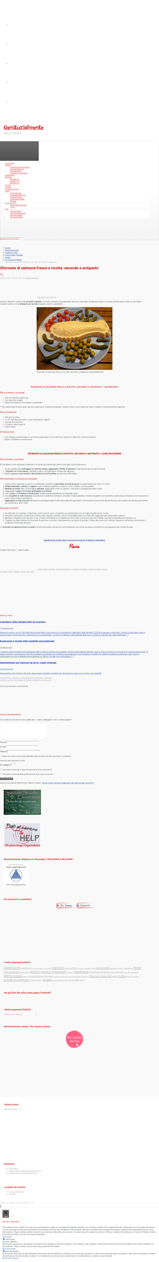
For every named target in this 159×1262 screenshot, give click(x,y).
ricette (8, 257)
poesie (56, 977)
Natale (16, 571)
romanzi (135, 976)
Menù (8, 976)
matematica (135, 972)
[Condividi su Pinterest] (94, 591)
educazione (102, 968)
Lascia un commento (46, 297)
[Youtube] (27, 102)
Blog (75, 968)
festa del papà (128, 968)
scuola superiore (58, 980)
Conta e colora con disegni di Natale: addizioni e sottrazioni (26, 680)
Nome (3, 742)
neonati (25, 977)
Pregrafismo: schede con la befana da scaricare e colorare (26, 677)
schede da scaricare (16, 980)
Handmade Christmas (99, 972)
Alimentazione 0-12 (39, 968)
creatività (87, 968)
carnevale (80, 968)
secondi (30, 571)
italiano (112, 972)
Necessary (10, 1239)
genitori (35, 972)
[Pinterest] (27, 121)
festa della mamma (117, 968)
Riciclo (129, 976)
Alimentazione (27, 968)
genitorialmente (32, 278)
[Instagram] (27, 82)
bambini (58, 968)
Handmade (81, 972)
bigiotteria (68, 968)
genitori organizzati (53, 972)
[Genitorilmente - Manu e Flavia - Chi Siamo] (64, 908)
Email (3, 747)
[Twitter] (27, 63)
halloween (69, 972)
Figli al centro (12, 972)
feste (10, 571)
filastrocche (24, 972)
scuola (47, 980)
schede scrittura (36, 980)
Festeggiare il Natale (14, 255)
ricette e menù (11, 252)
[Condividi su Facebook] (57, 591)
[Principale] (19, 151)
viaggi (82, 980)
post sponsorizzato (65, 977)
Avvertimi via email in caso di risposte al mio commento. (27, 769)
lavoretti (120, 972)
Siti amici (12, 1194)
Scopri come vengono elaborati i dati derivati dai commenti (68, 783)
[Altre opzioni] (56, 610)
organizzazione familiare (41, 976)
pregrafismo (76, 977)
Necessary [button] (7, 1237)
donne (93, 968)
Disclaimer (13, 1168)
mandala (127, 972)
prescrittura (85, 977)
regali (115, 976)
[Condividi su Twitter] (19, 591)
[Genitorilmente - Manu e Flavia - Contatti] (85, 908)
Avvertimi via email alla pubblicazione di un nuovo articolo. (28, 774)
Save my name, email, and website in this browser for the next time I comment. (36, 756)
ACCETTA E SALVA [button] (10, 1258)
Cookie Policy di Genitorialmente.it (23, 1173)
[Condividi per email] (19, 610)
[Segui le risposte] (18, 709)
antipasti (3, 571)
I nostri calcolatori (16, 1192)
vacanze (75, 980)
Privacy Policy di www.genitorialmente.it (25, 1171)
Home (7, 248)
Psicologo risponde (100, 976)
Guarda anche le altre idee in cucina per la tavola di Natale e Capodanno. (74, 540)
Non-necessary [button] (9, 1249)
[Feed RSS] (27, 25)
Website (3, 751)
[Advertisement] (74, 933)
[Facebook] (27, 44)
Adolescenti (12, 968)
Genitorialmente (24, 127)
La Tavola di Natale (13, 260)
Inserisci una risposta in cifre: (12, 760)
